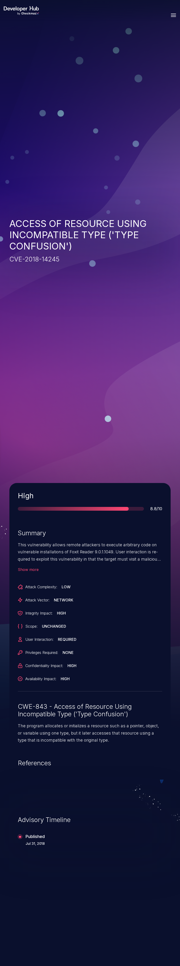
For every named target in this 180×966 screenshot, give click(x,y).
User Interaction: (39, 639)
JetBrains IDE (116, 913)
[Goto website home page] (21, 10)
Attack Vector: (37, 600)
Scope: (31, 626)
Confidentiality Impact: (44, 665)
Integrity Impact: (38, 613)
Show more (28, 569)
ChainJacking (31, 913)
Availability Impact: (40, 678)
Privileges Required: (41, 652)
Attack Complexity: (41, 587)
